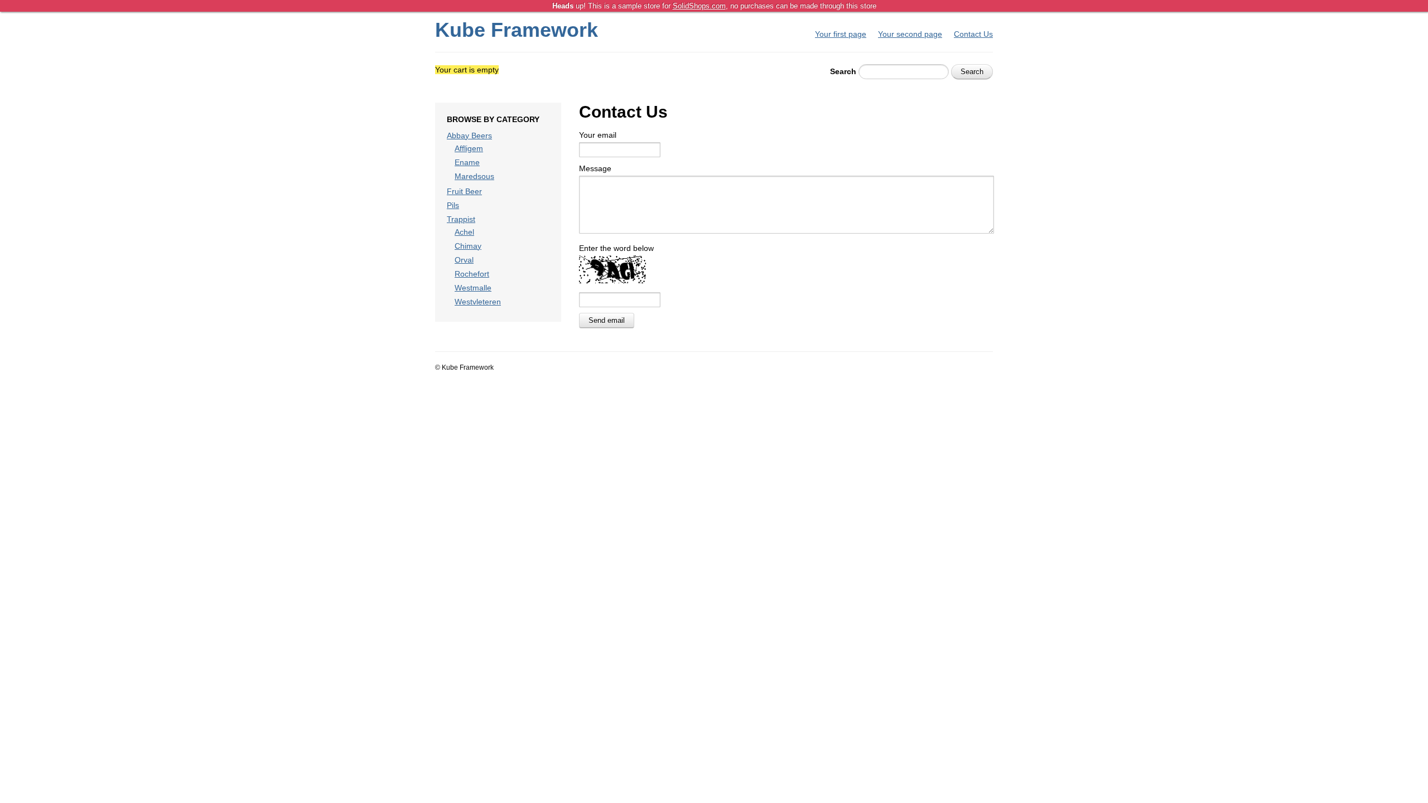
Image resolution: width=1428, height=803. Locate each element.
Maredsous (474, 176)
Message (595, 168)
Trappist (461, 219)
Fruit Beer (464, 191)
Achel (464, 232)
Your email (597, 134)
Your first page (840, 34)
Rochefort (472, 273)
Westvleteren (478, 301)
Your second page (910, 34)
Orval (464, 259)
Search (843, 71)
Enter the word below (616, 248)
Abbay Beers (469, 135)
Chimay (468, 245)
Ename (467, 162)
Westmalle (473, 287)
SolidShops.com (699, 6)
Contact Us (973, 34)
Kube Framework (516, 29)
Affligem (469, 148)
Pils (453, 205)
